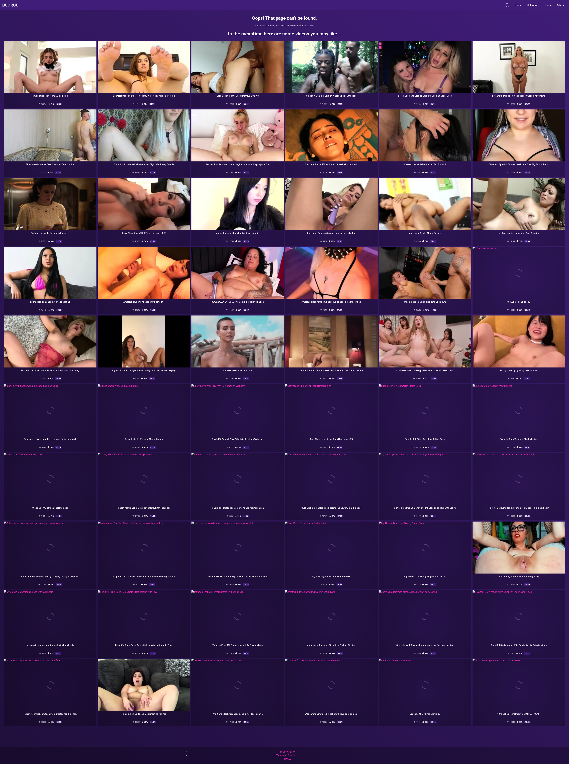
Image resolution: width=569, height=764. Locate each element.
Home (518, 5)
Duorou (10, 5)
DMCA (287, 758)
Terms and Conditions (287, 755)
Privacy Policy (287, 751)
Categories (533, 5)
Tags (548, 5)
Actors (560, 5)
